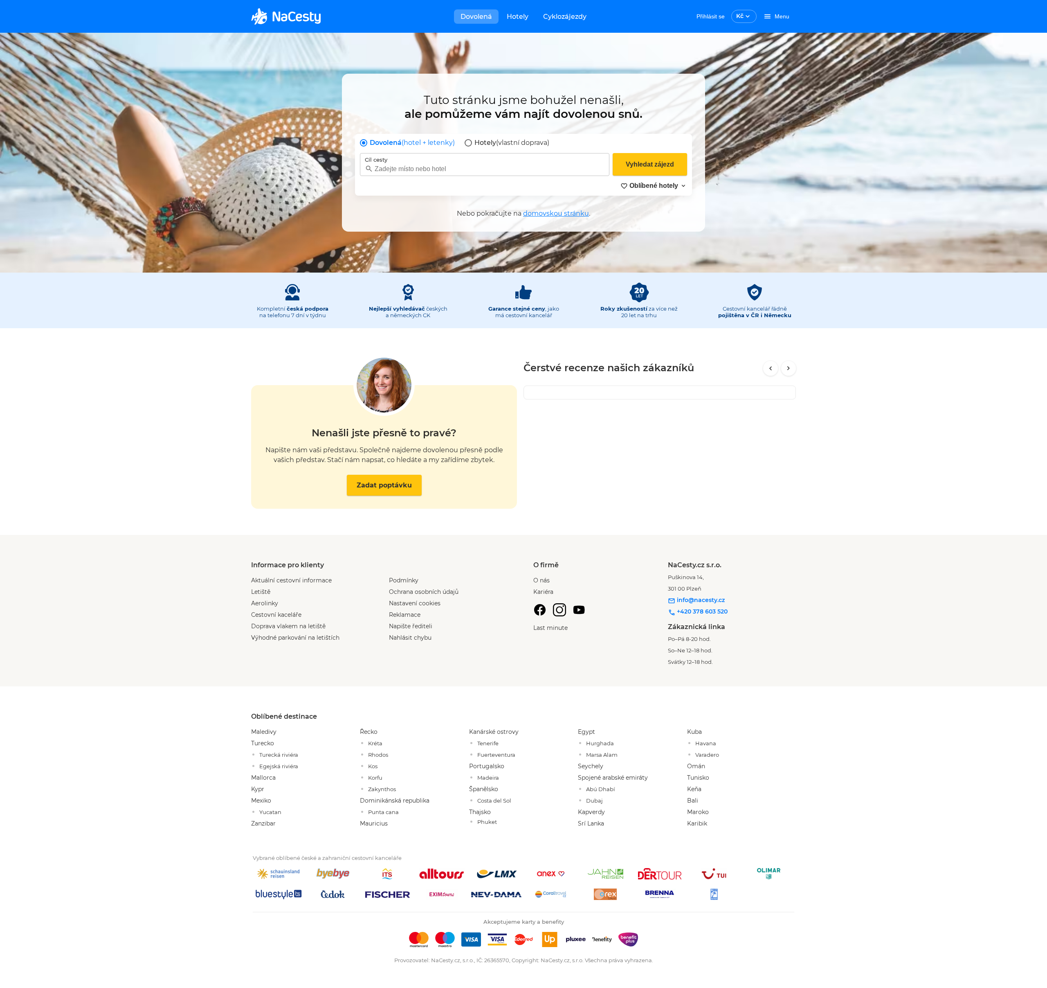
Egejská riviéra (278, 766)
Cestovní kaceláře (276, 614)
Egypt (586, 731)
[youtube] (579, 609)
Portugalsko (486, 766)
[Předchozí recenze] (770, 368)
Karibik (697, 823)
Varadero (707, 754)
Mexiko (261, 800)
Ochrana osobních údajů (423, 592)
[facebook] (539, 609)
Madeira (488, 777)
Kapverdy (591, 812)
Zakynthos (382, 789)
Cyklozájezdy (564, 16)
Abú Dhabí (600, 789)
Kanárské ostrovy (494, 731)
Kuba (694, 731)
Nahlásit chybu (410, 637)
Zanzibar (263, 823)
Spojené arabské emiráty (613, 777)
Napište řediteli (410, 626)
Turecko (262, 743)
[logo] (286, 16)
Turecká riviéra (278, 754)
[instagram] (559, 609)
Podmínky (403, 580)
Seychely (590, 766)
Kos (372, 766)
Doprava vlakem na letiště (288, 626)
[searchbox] (484, 169)
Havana (705, 743)
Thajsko (480, 812)
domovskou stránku (556, 213)
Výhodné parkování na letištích (295, 637)
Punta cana (383, 812)
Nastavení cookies (414, 603)
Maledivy (263, 731)
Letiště (260, 592)
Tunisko (698, 777)
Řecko (368, 731)
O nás (541, 580)
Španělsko (483, 789)
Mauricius (374, 823)
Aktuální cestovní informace (291, 580)
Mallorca (263, 777)
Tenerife (488, 743)
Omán (696, 766)
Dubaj (594, 800)
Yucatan (270, 812)
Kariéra (543, 592)
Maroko (698, 812)
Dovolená (476, 16)
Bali (692, 800)
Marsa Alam (602, 754)
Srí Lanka (591, 823)
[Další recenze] (788, 368)
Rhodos (378, 754)
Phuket (487, 822)
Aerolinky (264, 603)
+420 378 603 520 (701, 611)
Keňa (694, 789)
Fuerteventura (496, 754)
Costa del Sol (494, 800)
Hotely (517, 16)
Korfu (375, 777)
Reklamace (404, 614)
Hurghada (600, 743)
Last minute (550, 628)
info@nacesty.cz (700, 600)
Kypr (257, 789)
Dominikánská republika (394, 800)
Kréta (375, 743)
